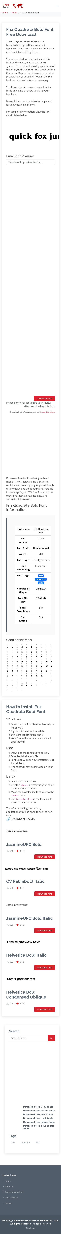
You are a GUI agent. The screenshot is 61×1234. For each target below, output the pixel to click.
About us (9, 1186)
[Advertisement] (30, 281)
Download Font (44, 398)
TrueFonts (30, 1228)
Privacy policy (11, 1198)
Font (14, 12)
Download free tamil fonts (38, 1114)
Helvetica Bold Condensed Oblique (26, 995)
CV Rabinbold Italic (25, 881)
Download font (44, 856)
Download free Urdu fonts (38, 1107)
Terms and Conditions (47, 412)
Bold (38, 1142)
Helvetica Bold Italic (26, 955)
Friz (13, 1142)
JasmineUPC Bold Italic (29, 918)
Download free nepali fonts (39, 1122)
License (8, 1203)
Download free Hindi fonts (38, 1118)
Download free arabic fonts (39, 1110)
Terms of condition (14, 1192)
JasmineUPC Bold (24, 844)
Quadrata (25, 1142)
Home (5, 12)
